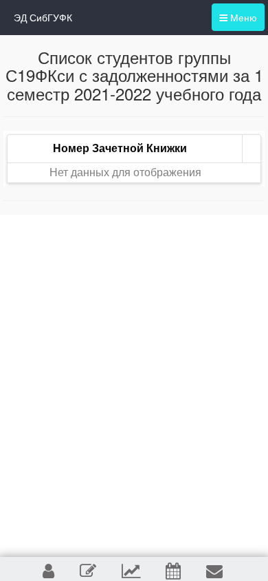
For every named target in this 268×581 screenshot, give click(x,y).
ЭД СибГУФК (43, 17)
